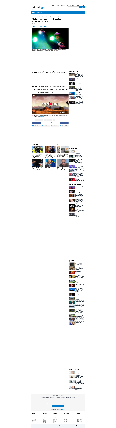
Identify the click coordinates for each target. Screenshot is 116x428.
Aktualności (39, 12)
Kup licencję (42, 116)
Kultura (54, 422)
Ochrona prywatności (59, 425)
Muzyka (33, 12)
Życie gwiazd (55, 419)
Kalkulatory (78, 413)
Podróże (44, 421)
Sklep (83, 5)
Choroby (65, 419)
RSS (83, 425)
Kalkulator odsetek (79, 419)
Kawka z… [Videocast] (49, 14)
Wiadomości (45, 418)
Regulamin (52, 425)
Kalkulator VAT (79, 418)
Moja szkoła (55, 418)
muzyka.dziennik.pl (38, 16)
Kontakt (33, 425)
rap (45, 120)
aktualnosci (43, 16)
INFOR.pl (53, 5)
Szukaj (82, 7)
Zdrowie (44, 420)
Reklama (42, 425)
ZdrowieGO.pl (72, 5)
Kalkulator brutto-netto (80, 420)
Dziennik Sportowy (56, 14)
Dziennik (33, 16)
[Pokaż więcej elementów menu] (84, 10)
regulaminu (58, 403)
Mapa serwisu (68, 425)
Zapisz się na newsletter (50, 26)
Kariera (47, 425)
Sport (44, 419)
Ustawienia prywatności (76, 425)
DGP (67, 5)
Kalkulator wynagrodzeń (80, 421)
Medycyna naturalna (67, 418)
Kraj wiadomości (65, 144)
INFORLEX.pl (63, 5)
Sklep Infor (33, 421)
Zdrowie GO (43, 14)
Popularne (58, 144)
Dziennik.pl (45, 413)
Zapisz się (58, 406)
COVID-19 (41, 120)
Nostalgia (39, 14)
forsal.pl (58, 5)
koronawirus (49, 120)
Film (54, 420)
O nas (38, 425)
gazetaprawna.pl (78, 5)
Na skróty (33, 413)
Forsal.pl (33, 418)
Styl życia (65, 421)
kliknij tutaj (63, 409)
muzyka (37, 120)
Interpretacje (34, 420)
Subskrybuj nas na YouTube (38, 26)
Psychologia (66, 420)
